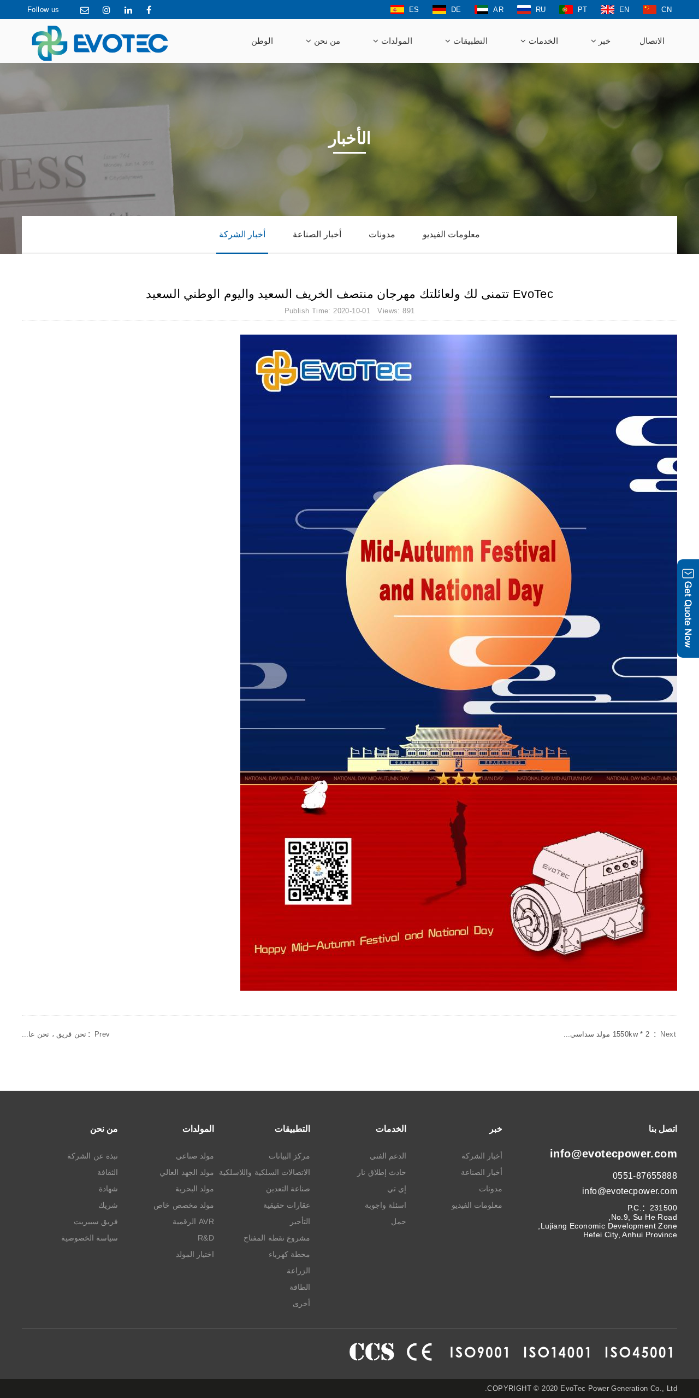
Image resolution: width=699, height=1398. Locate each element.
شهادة (108, 1188)
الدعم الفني (388, 1155)
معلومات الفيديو (451, 234)
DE (456, 9)
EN (624, 9)
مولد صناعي (195, 1155)
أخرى (301, 1303)
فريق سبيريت (96, 1221)
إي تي (396, 1188)
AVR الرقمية (193, 1221)
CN (666, 9)
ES (414, 9)
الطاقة (299, 1287)
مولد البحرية (194, 1188)
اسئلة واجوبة (385, 1205)
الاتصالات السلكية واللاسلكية (264, 1172)
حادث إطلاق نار (381, 1172)
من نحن (325, 40)
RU (541, 9)
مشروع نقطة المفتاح (277, 1237)
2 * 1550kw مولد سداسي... (620, 1034)
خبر (603, 40)
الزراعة (298, 1270)
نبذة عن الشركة (92, 1155)
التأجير (300, 1221)
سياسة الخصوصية (89, 1237)
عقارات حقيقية (286, 1205)
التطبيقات (469, 40)
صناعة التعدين (288, 1188)
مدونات (382, 234)
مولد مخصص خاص (183, 1205)
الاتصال (652, 40)
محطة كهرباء (289, 1254)
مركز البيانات (289, 1155)
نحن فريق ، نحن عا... (66, 1034)
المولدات (395, 40)
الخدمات (542, 40)
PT (583, 9)
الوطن (262, 40)
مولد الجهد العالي (186, 1172)
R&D (206, 1237)
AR (498, 9)
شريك (108, 1205)
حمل (398, 1221)
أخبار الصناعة (317, 234)
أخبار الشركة (242, 234)
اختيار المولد (195, 1254)
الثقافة (107, 1172)
